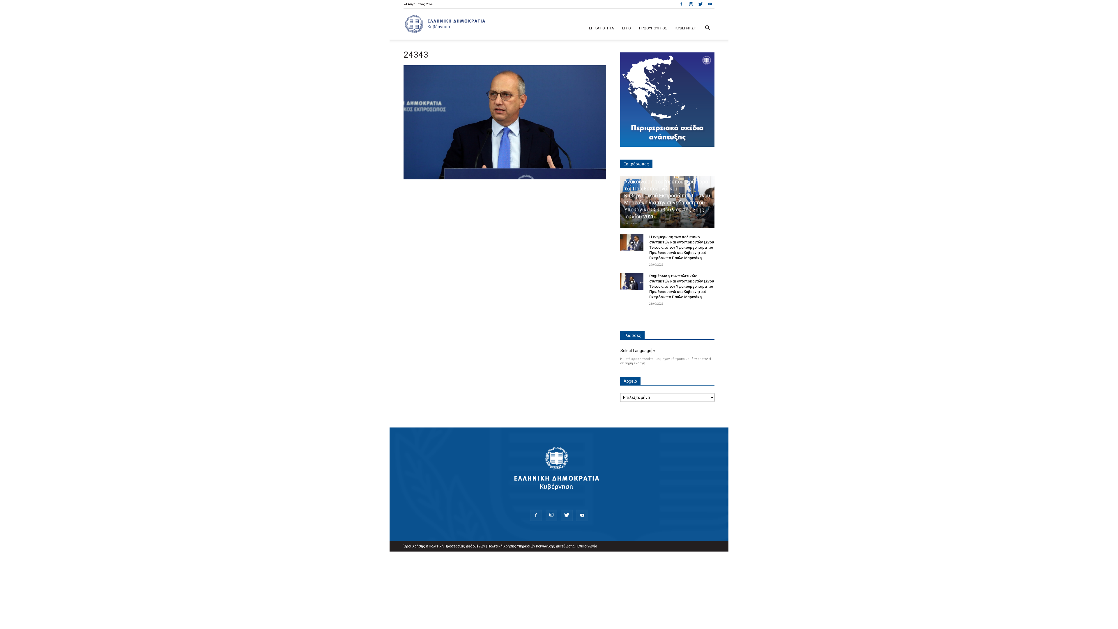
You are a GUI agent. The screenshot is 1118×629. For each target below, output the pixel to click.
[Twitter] (700, 4)
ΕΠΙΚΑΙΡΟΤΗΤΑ (601, 28)
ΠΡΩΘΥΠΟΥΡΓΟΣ (653, 28)
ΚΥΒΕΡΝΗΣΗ (685, 28)
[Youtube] (710, 4)
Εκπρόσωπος (636, 164)
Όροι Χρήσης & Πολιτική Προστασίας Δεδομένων (444, 546)
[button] (707, 28)
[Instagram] (691, 4)
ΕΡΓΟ (626, 28)
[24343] (505, 178)
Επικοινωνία (587, 546)
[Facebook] (681, 4)
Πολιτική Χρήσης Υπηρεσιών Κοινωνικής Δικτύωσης (531, 546)
